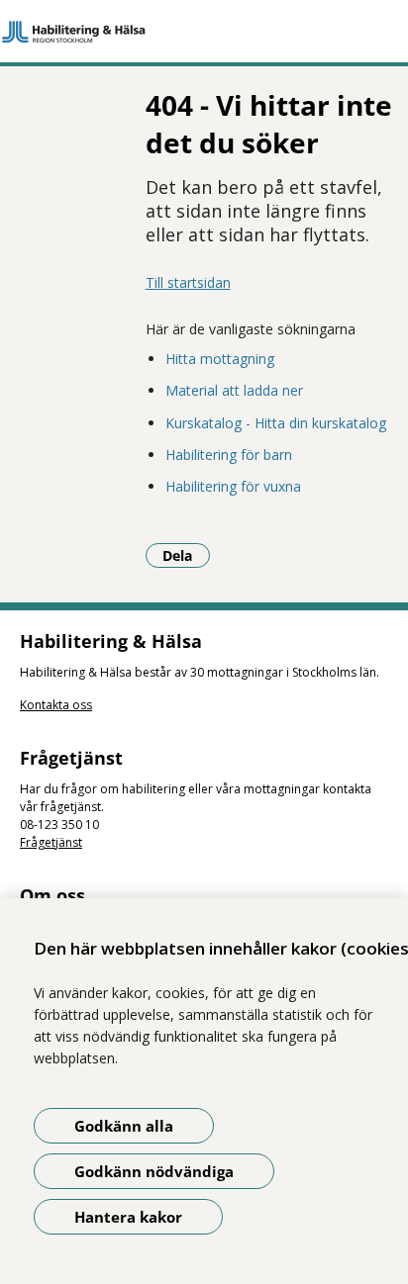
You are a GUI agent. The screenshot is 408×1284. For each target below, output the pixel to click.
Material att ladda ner (234, 390)
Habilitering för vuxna (233, 486)
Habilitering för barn (228, 454)
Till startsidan (188, 282)
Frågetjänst (51, 842)
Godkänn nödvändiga (154, 1171)
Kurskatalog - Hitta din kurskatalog (275, 422)
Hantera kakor (128, 1217)
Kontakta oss (56, 704)
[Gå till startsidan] (204, 32)
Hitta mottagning (219, 358)
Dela (186, 555)
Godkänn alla (123, 1126)
